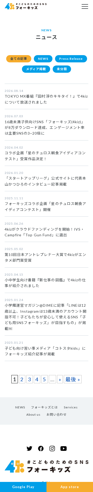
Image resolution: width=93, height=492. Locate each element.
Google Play (23, 487)
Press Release (71, 59)
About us (33, 414)
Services (71, 407)
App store (69, 487)
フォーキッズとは (44, 407)
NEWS (43, 59)
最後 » (72, 379)
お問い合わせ (57, 414)
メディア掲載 (36, 69)
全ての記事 (18, 59)
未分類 (62, 69)
